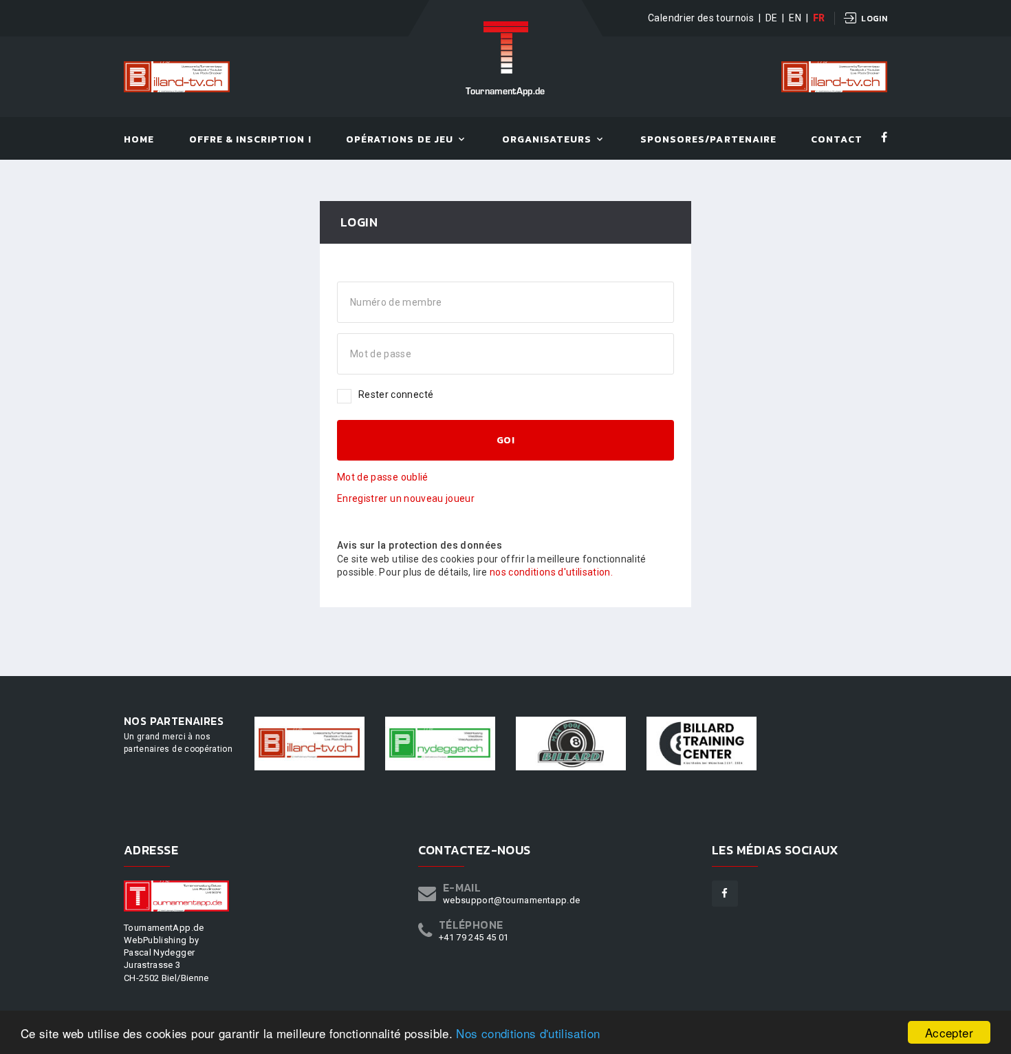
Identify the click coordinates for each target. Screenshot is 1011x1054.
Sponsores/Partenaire (708, 140)
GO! (505, 440)
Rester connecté (395, 394)
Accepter (949, 1032)
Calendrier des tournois (701, 17)
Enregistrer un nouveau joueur (406, 498)
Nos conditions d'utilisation (528, 1033)
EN (795, 17)
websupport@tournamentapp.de (511, 900)
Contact (836, 140)
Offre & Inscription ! (250, 140)
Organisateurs (547, 140)
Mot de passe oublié (382, 477)
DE (771, 17)
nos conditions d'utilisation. (551, 572)
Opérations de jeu (399, 140)
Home (139, 140)
